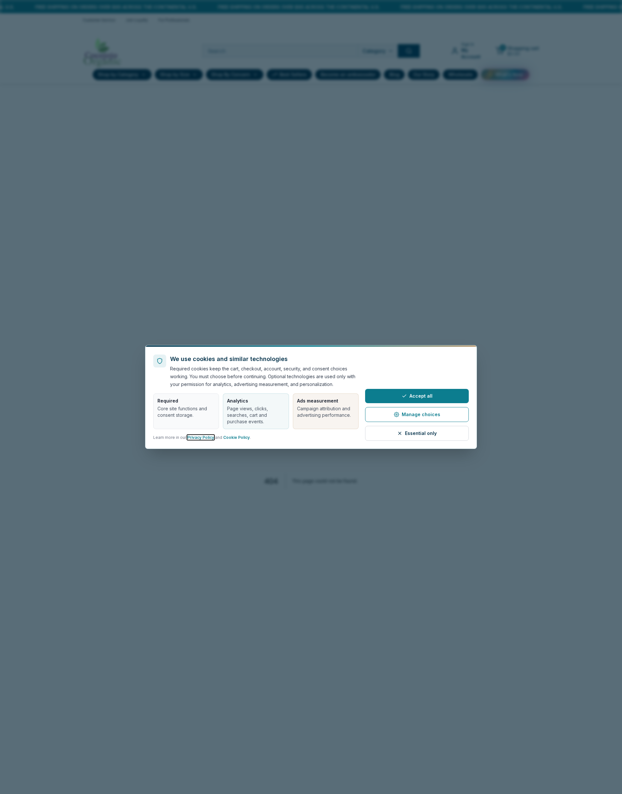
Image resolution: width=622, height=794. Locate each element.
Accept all (420, 396)
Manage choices (421, 414)
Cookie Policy (236, 437)
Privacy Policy (200, 437)
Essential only (421, 433)
